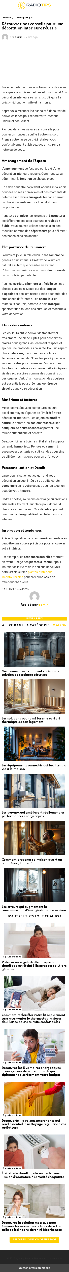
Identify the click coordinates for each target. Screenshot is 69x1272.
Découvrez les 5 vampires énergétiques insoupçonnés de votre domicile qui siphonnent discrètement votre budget (31, 1071)
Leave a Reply (34, 618)
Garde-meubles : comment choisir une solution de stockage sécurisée (30, 673)
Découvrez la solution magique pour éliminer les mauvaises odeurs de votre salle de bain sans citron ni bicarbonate (32, 1226)
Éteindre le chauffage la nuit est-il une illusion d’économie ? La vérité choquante (33, 1175)
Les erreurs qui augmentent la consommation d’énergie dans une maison (34, 908)
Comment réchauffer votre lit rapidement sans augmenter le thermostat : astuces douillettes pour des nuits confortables (33, 1018)
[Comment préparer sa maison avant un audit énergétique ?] (34, 838)
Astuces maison (16, 589)
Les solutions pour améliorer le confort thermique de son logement (31, 720)
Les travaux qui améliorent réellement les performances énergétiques (33, 814)
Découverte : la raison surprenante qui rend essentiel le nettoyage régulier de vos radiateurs (34, 1124)
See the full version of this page (34, 1240)
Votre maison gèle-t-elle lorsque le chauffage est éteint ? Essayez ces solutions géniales (34, 966)
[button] (4, 6)
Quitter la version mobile (34, 1267)
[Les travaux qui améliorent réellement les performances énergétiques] (34, 791)
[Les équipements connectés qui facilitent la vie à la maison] (34, 744)
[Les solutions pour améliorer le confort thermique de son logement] (34, 697)
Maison (60, 625)
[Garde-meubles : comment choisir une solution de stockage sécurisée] (34, 650)
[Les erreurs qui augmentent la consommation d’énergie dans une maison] (34, 885)
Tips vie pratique (12, 957)
